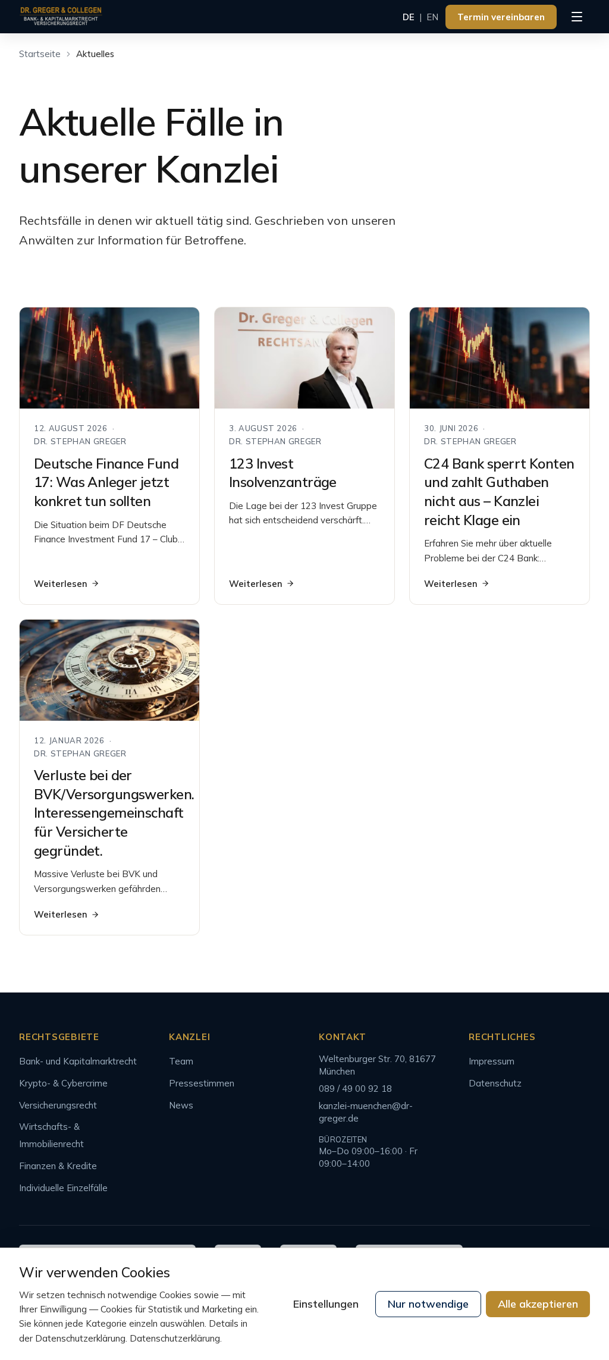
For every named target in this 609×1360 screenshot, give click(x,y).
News (181, 1105)
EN (432, 17)
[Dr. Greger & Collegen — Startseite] (61, 16)
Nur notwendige (428, 1304)
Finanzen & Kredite (58, 1165)
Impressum (491, 1061)
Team (181, 1061)
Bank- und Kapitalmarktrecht (78, 1061)
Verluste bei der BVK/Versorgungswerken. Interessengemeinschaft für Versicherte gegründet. (114, 813)
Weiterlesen (60, 583)
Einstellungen (326, 1304)
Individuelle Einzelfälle (63, 1187)
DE (409, 17)
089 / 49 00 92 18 (355, 1088)
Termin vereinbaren (501, 17)
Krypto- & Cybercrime (63, 1083)
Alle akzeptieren (538, 1304)
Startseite (40, 53)
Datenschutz (495, 1083)
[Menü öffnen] (577, 17)
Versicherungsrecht (58, 1105)
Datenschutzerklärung (175, 1338)
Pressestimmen (201, 1083)
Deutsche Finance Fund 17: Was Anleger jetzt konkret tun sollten (106, 482)
